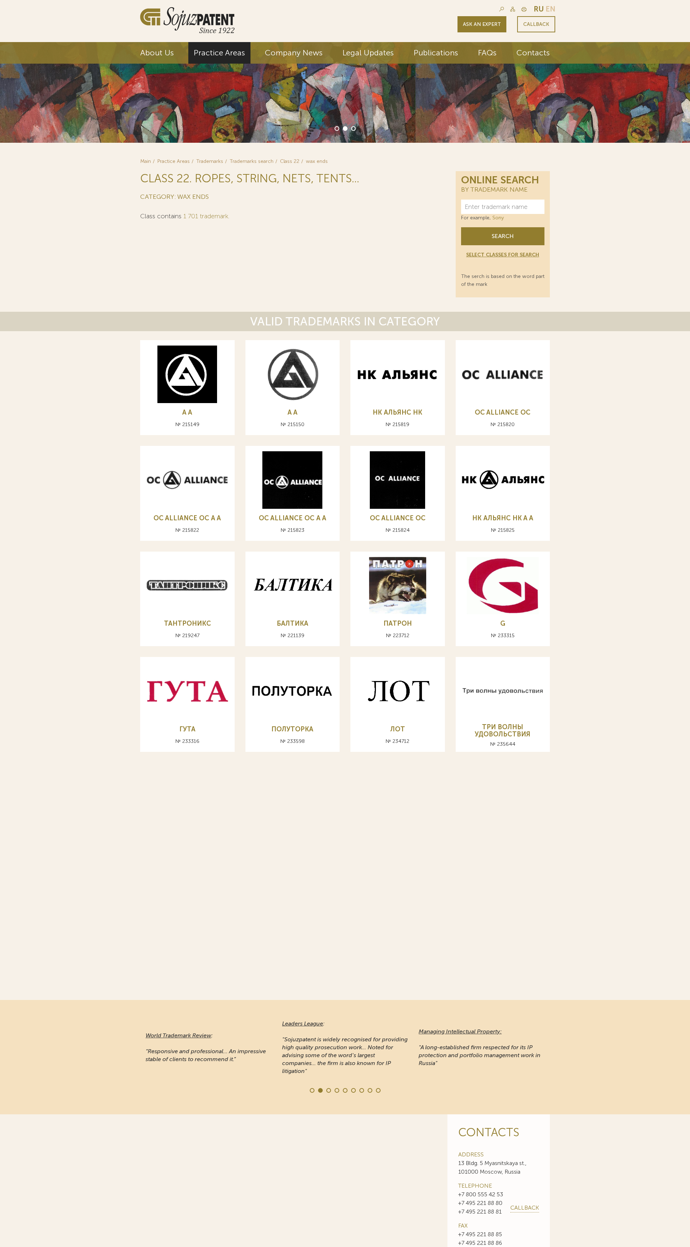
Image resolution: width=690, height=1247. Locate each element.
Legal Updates (368, 53)
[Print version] (523, 9)
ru (539, 9)
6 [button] (353, 1090)
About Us (157, 53)
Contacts (533, 53)
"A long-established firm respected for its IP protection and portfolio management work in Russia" (479, 1047)
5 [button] (344, 1090)
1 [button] (336, 128)
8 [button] (369, 1090)
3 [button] (353, 128)
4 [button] (336, 1090)
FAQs (487, 53)
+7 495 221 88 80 (480, 1203)
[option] (345, 92)
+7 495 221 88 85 (480, 1234)
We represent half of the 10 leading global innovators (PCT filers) (485, 101)
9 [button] (378, 1090)
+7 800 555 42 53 (480, 1194)
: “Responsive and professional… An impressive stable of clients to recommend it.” (206, 1047)
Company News (294, 53)
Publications (436, 53)
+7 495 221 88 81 (480, 1211)
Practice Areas (219, 53)
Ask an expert (482, 24)
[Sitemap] (512, 9)
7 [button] (361, 1090)
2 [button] (344, 128)
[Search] (501, 9)
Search (503, 236)
